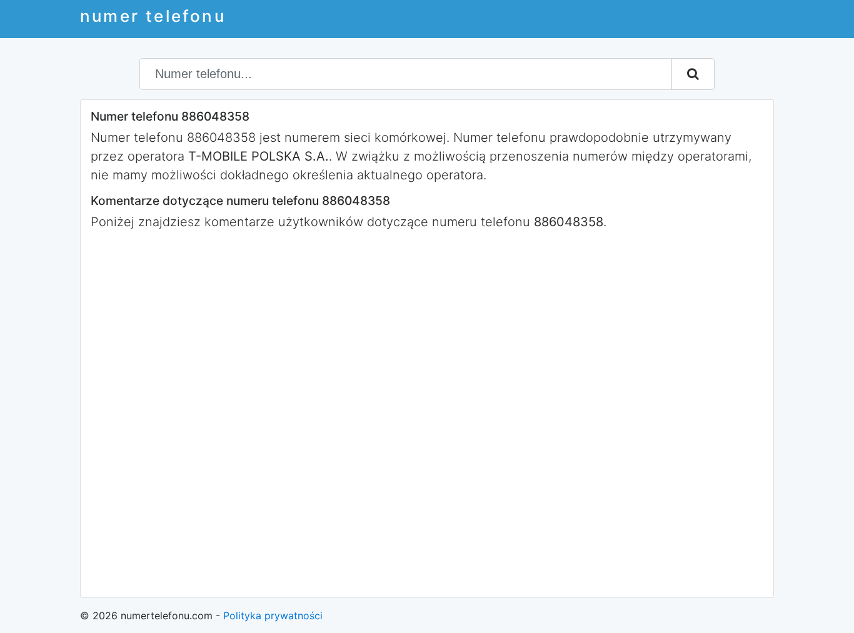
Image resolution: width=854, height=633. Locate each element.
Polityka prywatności (273, 615)
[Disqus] (427, 412)
